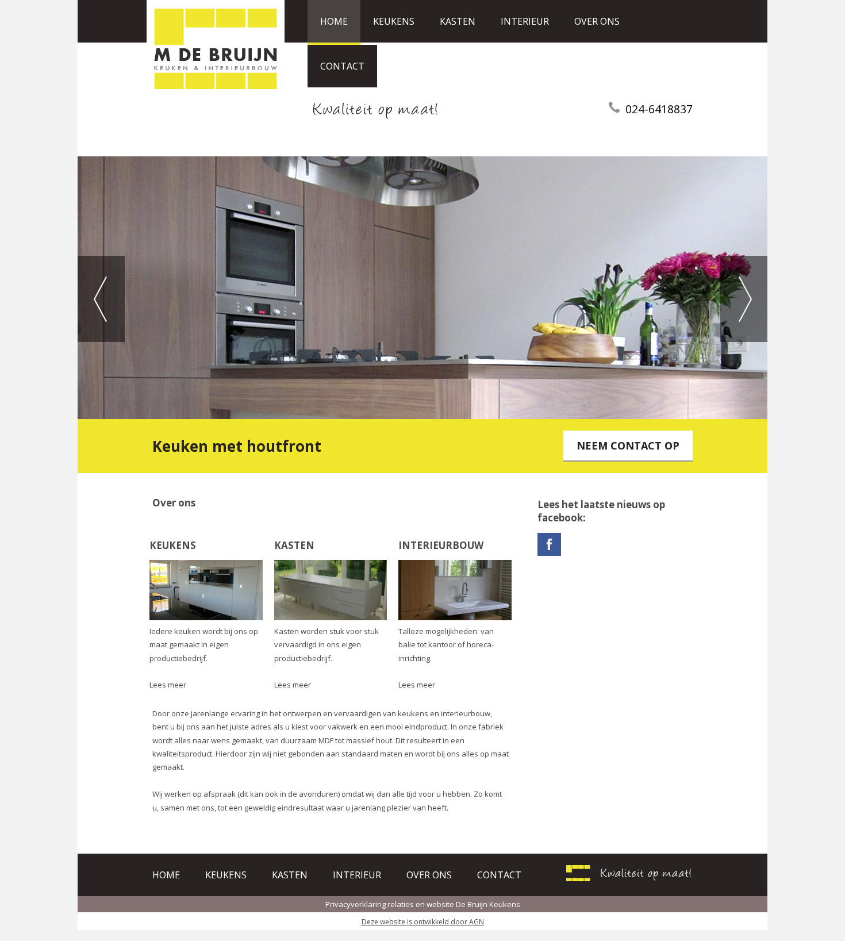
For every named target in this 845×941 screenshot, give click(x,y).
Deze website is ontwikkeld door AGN (423, 922)
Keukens (393, 21)
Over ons (597, 21)
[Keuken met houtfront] (422, 287)
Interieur (525, 21)
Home (334, 21)
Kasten (457, 21)
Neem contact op (628, 445)
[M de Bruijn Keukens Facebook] (549, 553)
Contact (342, 66)
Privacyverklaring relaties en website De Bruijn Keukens (422, 904)
